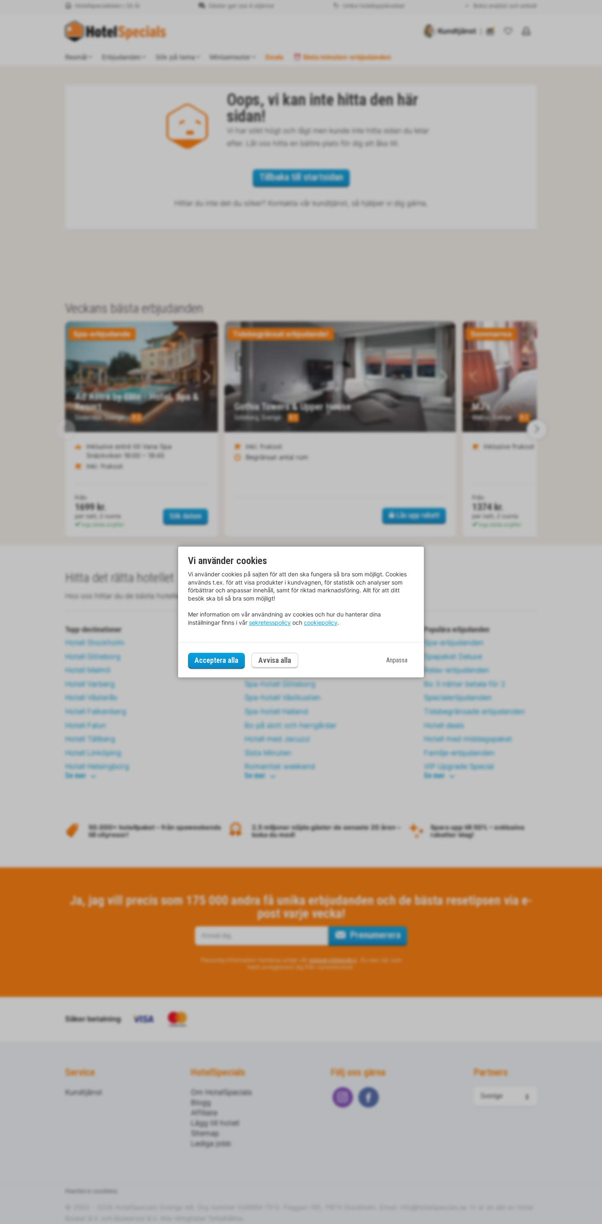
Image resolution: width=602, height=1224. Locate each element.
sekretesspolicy (270, 622)
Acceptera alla (216, 660)
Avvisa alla (274, 660)
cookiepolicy (320, 622)
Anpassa (396, 660)
